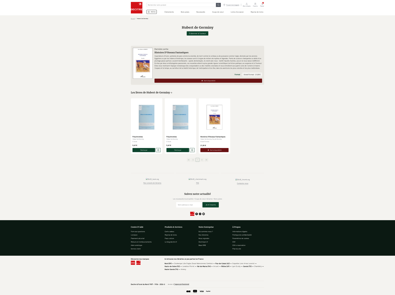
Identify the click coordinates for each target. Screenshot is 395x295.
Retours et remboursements (141, 242)
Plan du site (236, 249)
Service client (136, 249)
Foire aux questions (138, 231)
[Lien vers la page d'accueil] (136, 7)
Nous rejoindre (204, 238)
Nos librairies (203, 235)
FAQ (197, 183)
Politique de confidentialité (242, 235)
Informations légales (239, 231)
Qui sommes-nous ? (206, 231)
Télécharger (144, 150)
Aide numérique (136, 245)
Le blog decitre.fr (171, 242)
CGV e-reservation (238, 245)
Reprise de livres (171, 235)
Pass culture (169, 238)
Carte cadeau (169, 231)
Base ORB (202, 245)
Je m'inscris (211, 205)
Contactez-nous (242, 183)
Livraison (134, 235)
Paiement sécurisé (137, 238)
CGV (233, 242)
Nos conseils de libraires (152, 183)
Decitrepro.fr (203, 242)
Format (237, 74)
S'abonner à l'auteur (197, 33)
